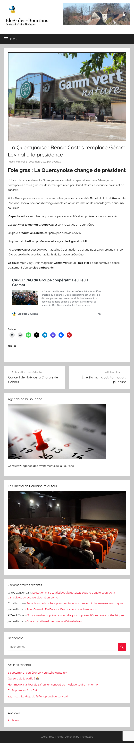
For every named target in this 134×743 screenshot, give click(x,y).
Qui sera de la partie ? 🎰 (23, 678)
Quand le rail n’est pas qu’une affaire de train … (55, 621)
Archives (13, 720)
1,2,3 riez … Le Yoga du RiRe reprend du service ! (38, 696)
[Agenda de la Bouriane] (57, 458)
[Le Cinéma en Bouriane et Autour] (67, 568)
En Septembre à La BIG (22, 690)
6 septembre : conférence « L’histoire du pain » (37, 672)
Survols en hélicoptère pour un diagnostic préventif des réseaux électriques (75, 603)
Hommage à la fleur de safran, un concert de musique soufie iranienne (53, 684)
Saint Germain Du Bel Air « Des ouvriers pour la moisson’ (61, 609)
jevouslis (56, 161)
